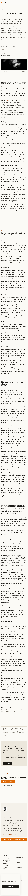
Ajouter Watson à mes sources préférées (14, 839)
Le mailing (18, 865)
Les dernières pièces (7, 785)
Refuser (10, 889)
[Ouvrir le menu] (25, 2)
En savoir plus (5, 892)
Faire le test (7, 763)
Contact (15, 834)
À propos (10, 834)
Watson (4, 2)
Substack (5, 834)
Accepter (10, 886)
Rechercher (18, 862)
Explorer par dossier (8, 781)
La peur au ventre (10, 7)
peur (8, 100)
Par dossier (18, 860)
